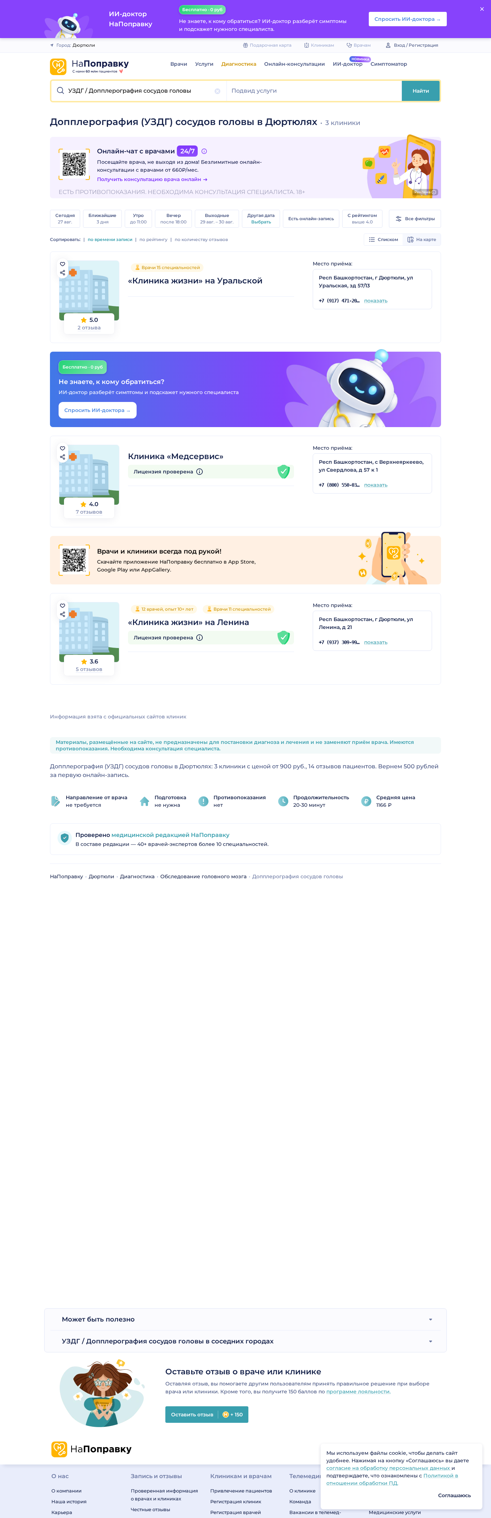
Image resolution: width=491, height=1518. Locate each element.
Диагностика (238, 64)
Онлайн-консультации (294, 64)
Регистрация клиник (235, 1501)
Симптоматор (389, 64)
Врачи (178, 64)
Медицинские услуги (395, 1512)
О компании (66, 1491)
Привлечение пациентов (241, 1491)
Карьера (61, 1512)
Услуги (204, 64)
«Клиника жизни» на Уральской (195, 281)
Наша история (69, 1501)
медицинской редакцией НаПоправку (169, 835)
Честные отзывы (150, 1509)
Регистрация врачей (235, 1512)
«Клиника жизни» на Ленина (188, 622)
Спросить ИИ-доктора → (97, 410)
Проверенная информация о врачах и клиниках (164, 1494)
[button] (139, 91)
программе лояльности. (358, 1391)
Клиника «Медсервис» (176, 456)
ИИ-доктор (348, 64)
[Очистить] (217, 91)
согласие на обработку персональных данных (388, 1468)
